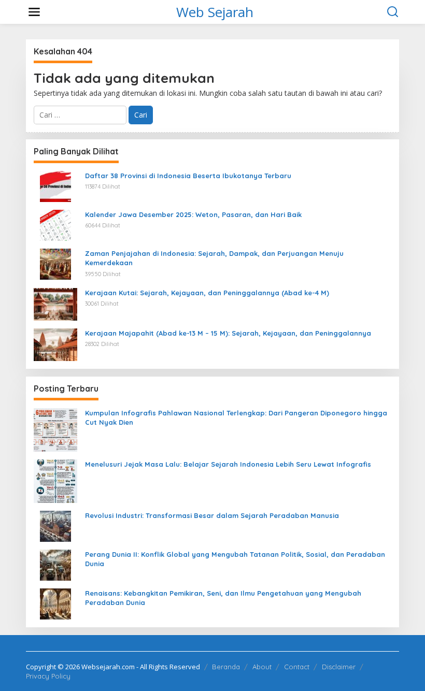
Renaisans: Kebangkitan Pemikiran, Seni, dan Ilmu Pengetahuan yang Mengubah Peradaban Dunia (223, 598)
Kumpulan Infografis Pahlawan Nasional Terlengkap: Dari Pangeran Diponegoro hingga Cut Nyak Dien (236, 417)
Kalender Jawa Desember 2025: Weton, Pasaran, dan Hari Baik (193, 214)
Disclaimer (339, 667)
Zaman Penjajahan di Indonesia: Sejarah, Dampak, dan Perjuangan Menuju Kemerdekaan (214, 258)
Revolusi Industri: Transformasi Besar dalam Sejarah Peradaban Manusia (212, 515)
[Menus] (34, 12)
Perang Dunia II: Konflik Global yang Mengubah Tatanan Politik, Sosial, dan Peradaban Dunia (235, 559)
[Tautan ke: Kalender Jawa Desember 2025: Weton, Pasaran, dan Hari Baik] (55, 224)
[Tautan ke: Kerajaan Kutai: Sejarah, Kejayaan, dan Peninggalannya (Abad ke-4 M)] (55, 303)
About (262, 667)
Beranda (226, 667)
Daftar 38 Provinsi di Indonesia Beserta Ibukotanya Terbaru (188, 175)
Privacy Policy (48, 676)
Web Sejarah (214, 12)
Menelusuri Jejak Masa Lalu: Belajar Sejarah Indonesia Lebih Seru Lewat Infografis (228, 464)
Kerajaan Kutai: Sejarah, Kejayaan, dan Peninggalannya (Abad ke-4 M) (207, 293)
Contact (296, 667)
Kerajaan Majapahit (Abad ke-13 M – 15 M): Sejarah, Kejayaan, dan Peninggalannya (228, 333)
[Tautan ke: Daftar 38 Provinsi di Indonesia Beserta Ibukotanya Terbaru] (55, 186)
